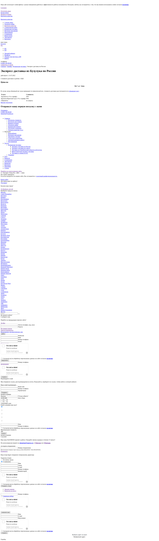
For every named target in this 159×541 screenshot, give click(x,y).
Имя (19, 337)
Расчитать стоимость (14, 120)
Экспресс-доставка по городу (21, 148)
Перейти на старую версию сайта (11, 171)
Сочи (2, 290)
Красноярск (4, 209)
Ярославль (4, 224)
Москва (3, 192)
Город (20, 465)
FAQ (5, 156)
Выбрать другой (8, 189)
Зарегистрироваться (7, 330)
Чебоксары (4, 306)
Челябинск (4, 222)
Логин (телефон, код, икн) (26, 325)
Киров (3, 253)
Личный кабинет (9, 53)
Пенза (3, 212)
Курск (3, 258)
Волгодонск (4, 202)
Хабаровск (4, 305)
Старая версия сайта (10, 27)
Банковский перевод (14, 126)
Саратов (3, 215)
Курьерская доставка (10, 29)
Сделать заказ (8, 22)
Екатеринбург (5, 240)
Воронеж (3, 205)
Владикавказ (5, 199)
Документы (8, 37)
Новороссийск (5, 270)
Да (1, 189)
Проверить (4, 451)
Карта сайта (4, 179)
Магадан (3, 210)
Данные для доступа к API (12, 56)
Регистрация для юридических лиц (12, 332)
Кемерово (4, 252)
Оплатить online (9, 24)
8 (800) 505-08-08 (6, 63)
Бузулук (3, 44)
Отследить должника (14, 128)
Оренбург (4, 277)
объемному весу (74, 91)
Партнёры (7, 166)
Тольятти (3, 295)
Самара (3, 287)
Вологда (3, 204)
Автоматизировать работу (16, 140)
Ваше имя (21, 386)
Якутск (3, 311)
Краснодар (4, 257)
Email (20, 341)
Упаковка (11, 155)
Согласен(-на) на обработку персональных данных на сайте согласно (28, 358)
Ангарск (3, 227)
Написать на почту (10, 491)
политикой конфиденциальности (46, 176)
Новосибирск (5, 272)
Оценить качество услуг (15, 130)
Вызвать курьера (13, 123)
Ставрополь (4, 292)
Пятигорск (4, 214)
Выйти (6, 58)
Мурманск (4, 263)
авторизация (5, 364)
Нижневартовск (6, 265)
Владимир (4, 239)
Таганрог (4, 219)
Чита (2, 308)
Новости (7, 158)
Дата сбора (21, 398)
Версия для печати (6, 102)
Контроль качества (10, 26)
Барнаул (3, 230)
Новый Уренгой (6, 273)
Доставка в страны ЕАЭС (20, 153)
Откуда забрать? (23, 396)
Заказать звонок (9, 489)
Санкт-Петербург (6, 194)
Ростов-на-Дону (6, 283)
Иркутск (3, 245)
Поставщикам (12, 141)
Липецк (3, 260)
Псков (3, 282)
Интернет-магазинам (11, 31)
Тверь (2, 293)
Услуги (6, 143)
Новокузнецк (5, 268)
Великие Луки (5, 235)
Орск (2, 278)
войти (3, 333)
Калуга (3, 250)
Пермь (3, 280)
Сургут (3, 217)
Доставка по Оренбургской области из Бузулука (27, 150)
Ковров (3, 255)
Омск (2, 275)
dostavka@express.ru (7, 113)
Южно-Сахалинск (6, 310)
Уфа (2, 303)
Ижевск (3, 244)
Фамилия (21, 335)
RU (2, 45)
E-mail (20, 467)
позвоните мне (5, 512)
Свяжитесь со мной (7, 65)
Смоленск (4, 288)
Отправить (4, 110)
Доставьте (4, 183)
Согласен (4, 8)
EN (5, 50)
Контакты (7, 39)
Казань (3, 247)
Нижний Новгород (7, 267)
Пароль (20, 327)
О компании (8, 34)
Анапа (3, 225)
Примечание (22, 390)
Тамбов (3, 220)
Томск (3, 296)
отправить (4, 377)
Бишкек (3, 197)
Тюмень (3, 300)
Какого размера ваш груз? (9, 405)
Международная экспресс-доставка (23, 151)
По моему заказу (8, 460)
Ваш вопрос (22, 518)
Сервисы (7, 118)
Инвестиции (8, 36)
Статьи (6, 168)
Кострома (4, 207)
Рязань (3, 285)
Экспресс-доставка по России (21, 146)
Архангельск (5, 229)
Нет (4, 323)
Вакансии (7, 163)
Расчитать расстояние (15, 122)
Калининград (5, 248)
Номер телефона (23, 339)
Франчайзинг (8, 32)
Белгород (4, 195)
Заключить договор (14, 136)
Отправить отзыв (6, 486)
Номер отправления (24, 448)
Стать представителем (15, 138)
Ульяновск (4, 301)
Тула (2, 298)
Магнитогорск (5, 262)
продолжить (4, 360)
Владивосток (5, 237)
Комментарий (22, 471)
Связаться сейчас (8, 496)
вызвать (3, 433)
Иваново (3, 242)
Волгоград (4, 200)
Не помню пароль (6, 328)
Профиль (7, 55)
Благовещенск (5, 232)
